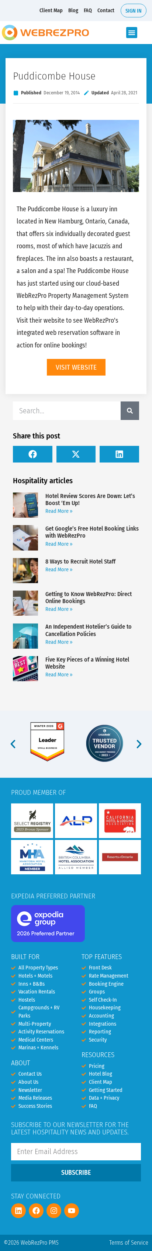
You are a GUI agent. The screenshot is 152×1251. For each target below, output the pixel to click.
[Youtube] (71, 1210)
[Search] (130, 410)
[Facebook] (36, 1210)
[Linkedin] (18, 1210)
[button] (131, 32)
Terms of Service (128, 1242)
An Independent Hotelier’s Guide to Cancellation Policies (88, 630)
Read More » (59, 511)
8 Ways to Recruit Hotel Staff (80, 561)
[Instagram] (53, 1210)
